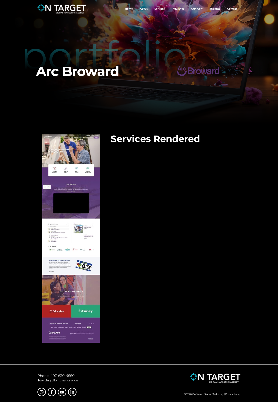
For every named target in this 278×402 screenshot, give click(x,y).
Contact (232, 8)
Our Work (197, 8)
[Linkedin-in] (72, 392)
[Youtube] (62, 392)
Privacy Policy (233, 394)
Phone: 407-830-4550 (55, 376)
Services (159, 8)
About (144, 8)
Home (129, 8)
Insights (215, 8)
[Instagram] (41, 392)
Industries (178, 8)
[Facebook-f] (52, 392)
